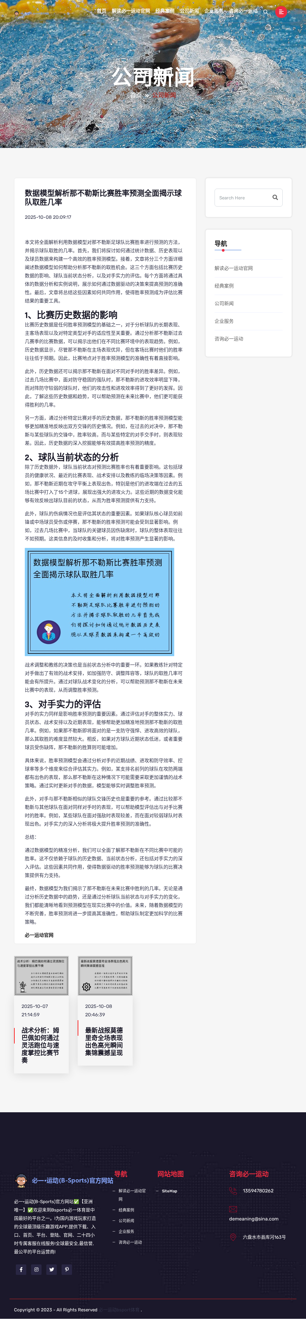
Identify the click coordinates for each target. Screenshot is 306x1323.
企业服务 (214, 11)
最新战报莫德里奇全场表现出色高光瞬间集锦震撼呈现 (104, 1042)
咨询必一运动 (243, 11)
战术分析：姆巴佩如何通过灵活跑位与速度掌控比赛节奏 (40, 1045)
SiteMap (169, 1191)
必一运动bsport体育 (119, 1310)
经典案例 (165, 11)
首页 (101, 11)
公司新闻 (189, 11)
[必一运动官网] (36, 13)
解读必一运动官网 (131, 11)
